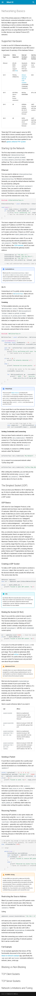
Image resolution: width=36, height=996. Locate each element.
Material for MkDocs (12, 994)
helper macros (15, 392)
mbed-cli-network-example (10, 956)
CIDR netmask (18, 245)
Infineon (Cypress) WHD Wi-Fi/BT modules (24, 78)
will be (16, 654)
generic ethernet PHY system (16, 142)
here (16, 70)
